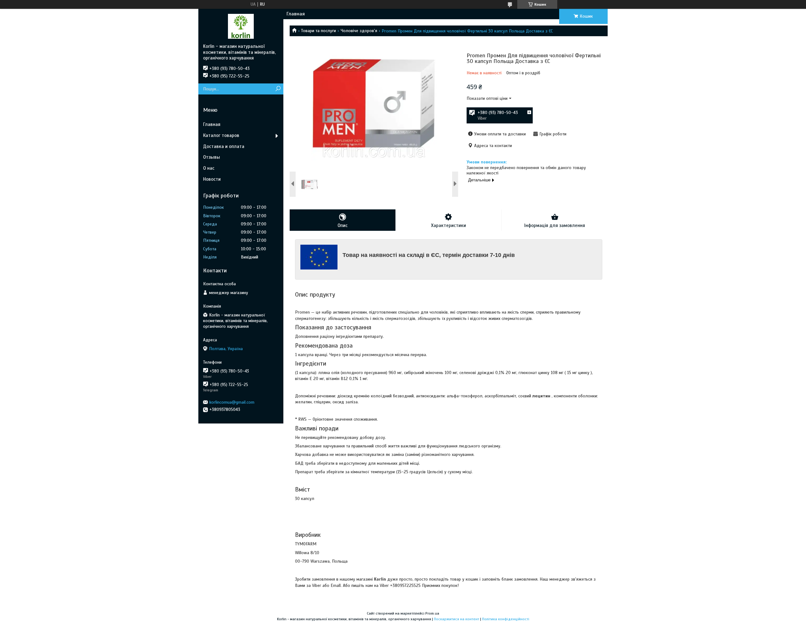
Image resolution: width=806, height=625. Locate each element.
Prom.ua (432, 613)
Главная (296, 14)
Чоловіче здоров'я (359, 30)
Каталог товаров (221, 135)
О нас (208, 168)
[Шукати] (277, 88)
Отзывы (211, 157)
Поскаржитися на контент (456, 619)
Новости (212, 179)
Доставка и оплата (223, 146)
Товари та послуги (318, 30)
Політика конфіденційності (505, 619)
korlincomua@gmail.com (231, 402)
